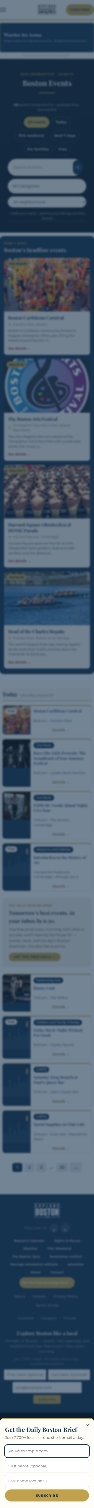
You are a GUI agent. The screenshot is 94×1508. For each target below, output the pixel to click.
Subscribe (47, 1495)
